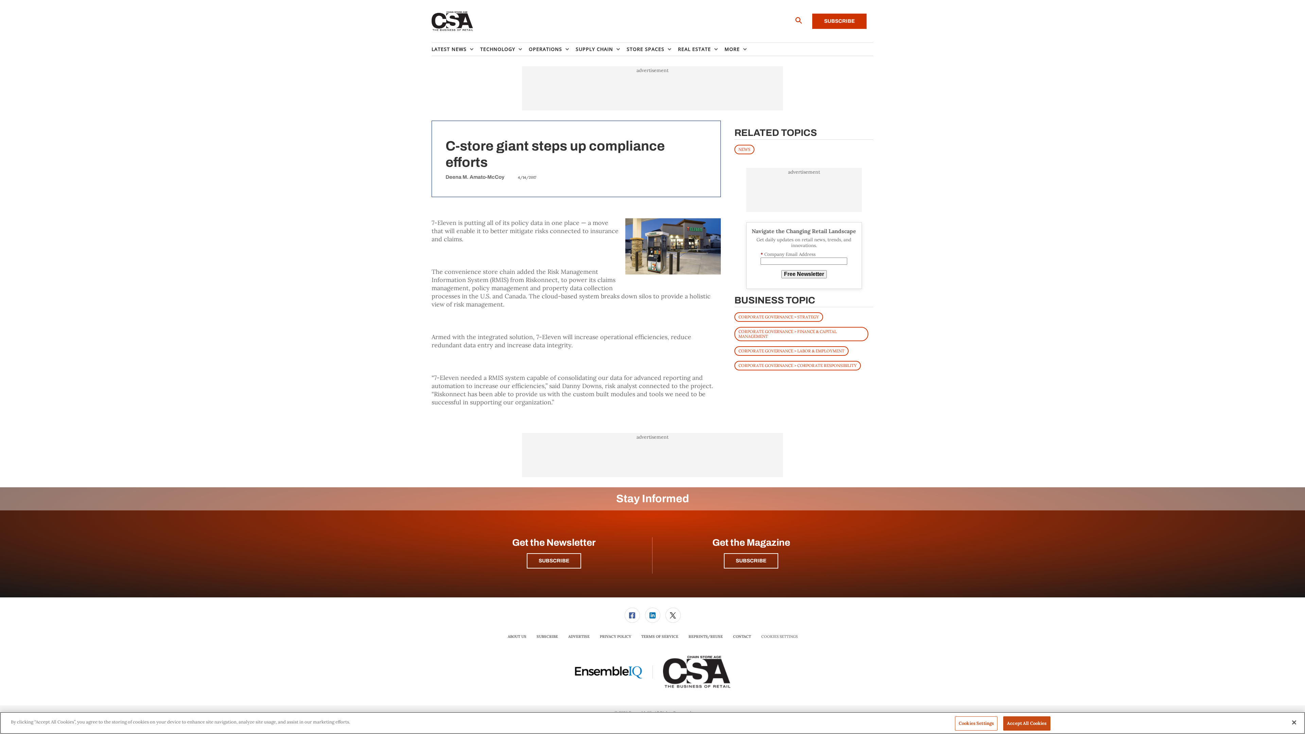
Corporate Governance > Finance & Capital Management (787, 334)
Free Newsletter (804, 274)
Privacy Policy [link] (615, 636)
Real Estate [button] (694, 49)
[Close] (1294, 722)
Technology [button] (497, 49)
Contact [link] (742, 636)
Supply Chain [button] (594, 49)
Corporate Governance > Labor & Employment (791, 350)
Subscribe (839, 21)
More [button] (732, 49)
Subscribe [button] (554, 560)
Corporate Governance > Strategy (778, 316)
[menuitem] (456, 49)
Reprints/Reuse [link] (706, 636)
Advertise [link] (579, 636)
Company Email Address (788, 254)
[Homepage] (452, 21)
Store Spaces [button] (645, 49)
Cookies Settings (779, 637)
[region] (652, 723)
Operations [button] (545, 49)
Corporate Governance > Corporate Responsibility (797, 365)
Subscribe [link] (547, 636)
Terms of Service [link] (659, 636)
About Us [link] (517, 636)
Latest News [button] (449, 49)
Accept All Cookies (1026, 723)
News (744, 149)
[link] (632, 615)
